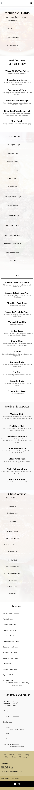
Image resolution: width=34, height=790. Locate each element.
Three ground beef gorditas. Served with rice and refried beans (17, 365)
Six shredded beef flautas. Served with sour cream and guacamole (17, 355)
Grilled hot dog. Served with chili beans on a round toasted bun (17, 554)
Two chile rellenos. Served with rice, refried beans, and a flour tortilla (17, 451)
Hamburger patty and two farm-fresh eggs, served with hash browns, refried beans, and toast (17, 199)
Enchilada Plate (17, 426)
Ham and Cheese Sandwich (12, 573)
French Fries (12, 593)
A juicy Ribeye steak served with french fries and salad (17, 500)
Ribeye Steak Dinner (12, 498)
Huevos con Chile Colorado (12, 243)
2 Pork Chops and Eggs (12, 144)
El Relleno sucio (8, 680)
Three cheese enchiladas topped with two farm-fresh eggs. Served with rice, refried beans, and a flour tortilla (17, 440)
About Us (12, 755)
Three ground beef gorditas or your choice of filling (17, 375)
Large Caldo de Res (13, 37)
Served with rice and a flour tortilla (17, 482)
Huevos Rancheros (12, 205)
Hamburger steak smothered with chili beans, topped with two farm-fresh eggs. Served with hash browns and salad (17, 525)
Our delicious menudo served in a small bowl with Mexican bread (17, 31)
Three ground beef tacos (17, 394)
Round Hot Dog (12, 551)
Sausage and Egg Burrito (10, 658)
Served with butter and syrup (17, 73)
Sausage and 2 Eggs (13, 170)
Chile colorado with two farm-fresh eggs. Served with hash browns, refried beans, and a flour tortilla (17, 246)
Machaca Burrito (8, 613)
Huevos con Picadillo (12, 225)
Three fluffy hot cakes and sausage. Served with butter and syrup (17, 104)
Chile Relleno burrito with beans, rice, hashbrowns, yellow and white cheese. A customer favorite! (17, 683)
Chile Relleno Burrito (9, 630)
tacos (17, 275)
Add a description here (17, 746)
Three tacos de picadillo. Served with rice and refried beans (17, 315)
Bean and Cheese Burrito (10, 669)
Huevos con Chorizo (12, 178)
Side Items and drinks (17, 695)
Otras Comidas (17, 494)
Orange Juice (8, 711)
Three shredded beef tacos (17, 305)
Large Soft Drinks (8, 744)
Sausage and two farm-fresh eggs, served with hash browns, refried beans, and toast (17, 172)
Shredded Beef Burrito (9, 624)
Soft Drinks (7, 739)
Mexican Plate (17, 414)
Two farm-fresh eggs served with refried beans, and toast (17, 263)
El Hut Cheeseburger (12, 538)
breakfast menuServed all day (17, 62)
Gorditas (17, 372)
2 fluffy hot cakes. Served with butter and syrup (17, 124)
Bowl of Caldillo (17, 479)
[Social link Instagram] (19, 784)
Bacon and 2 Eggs (12, 161)
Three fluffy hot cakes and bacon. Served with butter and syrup (17, 83)
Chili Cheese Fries (12, 587)
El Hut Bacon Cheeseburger (12, 545)
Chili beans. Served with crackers (17, 562)
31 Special (12, 521)
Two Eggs (13, 260)
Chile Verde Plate (17, 459)
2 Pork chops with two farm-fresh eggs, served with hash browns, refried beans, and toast (17, 147)
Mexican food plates (17, 406)
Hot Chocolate (7, 722)
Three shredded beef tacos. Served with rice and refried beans (17, 296)
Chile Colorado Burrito (10, 641)
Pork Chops (12, 506)
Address (4, 763)
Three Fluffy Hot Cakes (17, 71)
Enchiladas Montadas (17, 436)
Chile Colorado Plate (17, 469)
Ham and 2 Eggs (13, 153)
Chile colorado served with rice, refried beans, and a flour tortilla (17, 472)
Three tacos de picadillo (17, 324)
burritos (17, 606)
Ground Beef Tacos (17, 391)
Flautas (17, 351)
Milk (7, 716)
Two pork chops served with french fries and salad (17, 508)
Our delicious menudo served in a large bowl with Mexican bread (17, 23)
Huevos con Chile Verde (12, 235)
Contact (14, 757)
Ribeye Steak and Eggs (13, 136)
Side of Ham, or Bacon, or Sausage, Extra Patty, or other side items (10, 703)
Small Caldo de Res (13, 46)
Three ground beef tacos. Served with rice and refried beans (17, 285)
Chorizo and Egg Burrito (10, 647)
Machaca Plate (12, 186)
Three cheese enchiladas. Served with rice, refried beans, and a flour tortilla (17, 429)
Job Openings (23, 757)
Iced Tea (7, 727)
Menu (19, 755)
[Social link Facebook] (15, 784)
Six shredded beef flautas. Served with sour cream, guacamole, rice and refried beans (17, 344)
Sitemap (17, 778)
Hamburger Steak (12, 513)
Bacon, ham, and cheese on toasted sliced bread (17, 582)
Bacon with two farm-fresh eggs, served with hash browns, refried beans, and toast (17, 164)
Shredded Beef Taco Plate (17, 293)
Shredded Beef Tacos (17, 303)
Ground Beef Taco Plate (17, 282)
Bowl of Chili (12, 560)
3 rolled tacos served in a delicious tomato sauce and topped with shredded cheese (17, 334)
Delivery (26, 755)
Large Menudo (12, 20)
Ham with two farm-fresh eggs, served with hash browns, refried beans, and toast (17, 156)
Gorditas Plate (17, 362)
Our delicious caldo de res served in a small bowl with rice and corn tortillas (17, 48)
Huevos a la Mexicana (12, 215)
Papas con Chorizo (8, 675)
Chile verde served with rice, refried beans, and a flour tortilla (17, 462)
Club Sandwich (12, 580)
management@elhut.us (16, 771)
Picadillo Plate (17, 381)
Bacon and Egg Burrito (10, 652)
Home (5, 755)
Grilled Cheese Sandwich (12, 567)
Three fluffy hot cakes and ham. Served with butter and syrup (17, 93)
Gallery (7, 757)
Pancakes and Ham (17, 90)
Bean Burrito (7, 664)
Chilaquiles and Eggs (12, 252)
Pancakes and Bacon (17, 80)
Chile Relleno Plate (17, 448)
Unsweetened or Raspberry (17, 729)
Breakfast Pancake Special (17, 111)
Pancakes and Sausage (17, 100)
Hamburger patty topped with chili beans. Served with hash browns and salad (17, 516)
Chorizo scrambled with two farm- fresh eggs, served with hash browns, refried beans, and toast (17, 181)
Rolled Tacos (17, 331)
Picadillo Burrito (8, 619)
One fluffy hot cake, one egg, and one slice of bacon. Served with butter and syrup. (17, 114)
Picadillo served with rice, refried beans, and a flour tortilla (17, 384)
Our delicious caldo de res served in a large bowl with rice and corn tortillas (17, 40)
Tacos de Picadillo (17, 322)
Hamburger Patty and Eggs (13, 197)
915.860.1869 (5, 771)
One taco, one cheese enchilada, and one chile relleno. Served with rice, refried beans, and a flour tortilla (17, 418)
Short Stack (17, 121)
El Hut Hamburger (12, 531)
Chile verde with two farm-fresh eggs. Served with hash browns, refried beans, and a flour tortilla (17, 238)
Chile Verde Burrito (9, 636)
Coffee (8, 733)
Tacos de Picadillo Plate (17, 312)
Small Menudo (12, 29)
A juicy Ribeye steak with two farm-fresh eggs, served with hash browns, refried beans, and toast (17, 139)
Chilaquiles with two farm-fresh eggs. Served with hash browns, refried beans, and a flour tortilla (17, 255)
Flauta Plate (17, 341)
